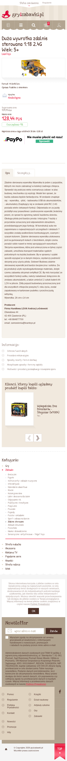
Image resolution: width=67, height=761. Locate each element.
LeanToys (6, 54)
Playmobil (12, 506)
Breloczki (12, 474)
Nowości (9, 560)
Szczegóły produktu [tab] (26, 173)
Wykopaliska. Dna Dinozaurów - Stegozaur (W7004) (48, 409)
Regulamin (46, 3)
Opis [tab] (7, 173)
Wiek (7, 569)
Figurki (11, 477)
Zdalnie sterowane (16, 521)
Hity (9, 732)
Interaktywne (13, 484)
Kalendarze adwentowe (17, 487)
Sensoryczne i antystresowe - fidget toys (26, 534)
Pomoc (10, 694)
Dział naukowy (41, 700)
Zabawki (9, 470)
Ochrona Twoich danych (17, 351)
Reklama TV (11, 552)
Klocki (10, 490)
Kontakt (10, 713)
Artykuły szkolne (42, 705)
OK (33, 611)
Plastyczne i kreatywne (18, 502)
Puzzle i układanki (16, 515)
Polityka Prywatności (13, 706)
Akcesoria (10, 548)
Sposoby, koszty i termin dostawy (22, 360)
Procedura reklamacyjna (17, 355)
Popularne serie (13, 556)
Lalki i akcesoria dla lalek (19, 496)
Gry (7, 466)
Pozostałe (12, 528)
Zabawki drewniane (16, 525)
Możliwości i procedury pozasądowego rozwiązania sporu (31, 369)
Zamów (54, 631)
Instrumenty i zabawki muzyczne (22, 480)
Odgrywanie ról (14, 499)
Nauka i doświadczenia (17, 531)
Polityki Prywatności (40, 604)
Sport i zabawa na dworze (18, 518)
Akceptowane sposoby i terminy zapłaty (25, 364)
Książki (37, 694)
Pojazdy (11, 512)
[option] (33, 411)
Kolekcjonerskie (15, 493)
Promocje (11, 727)
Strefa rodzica (12, 564)
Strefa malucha (13, 544)
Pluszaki (11, 509)
